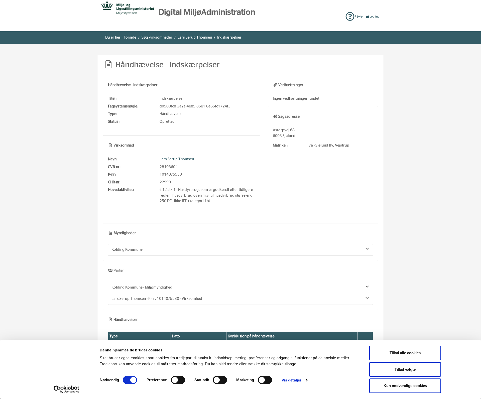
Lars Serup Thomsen (195, 37)
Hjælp (358, 16)
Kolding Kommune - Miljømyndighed (141, 287)
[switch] (178, 380)
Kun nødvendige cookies (405, 385)
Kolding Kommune (127, 249)
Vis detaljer (291, 380)
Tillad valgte (405, 369)
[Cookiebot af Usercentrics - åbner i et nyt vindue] (66, 389)
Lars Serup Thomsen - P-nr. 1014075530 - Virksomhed (156, 299)
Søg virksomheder (157, 37)
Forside (130, 37)
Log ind (375, 16)
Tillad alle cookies (405, 353)
